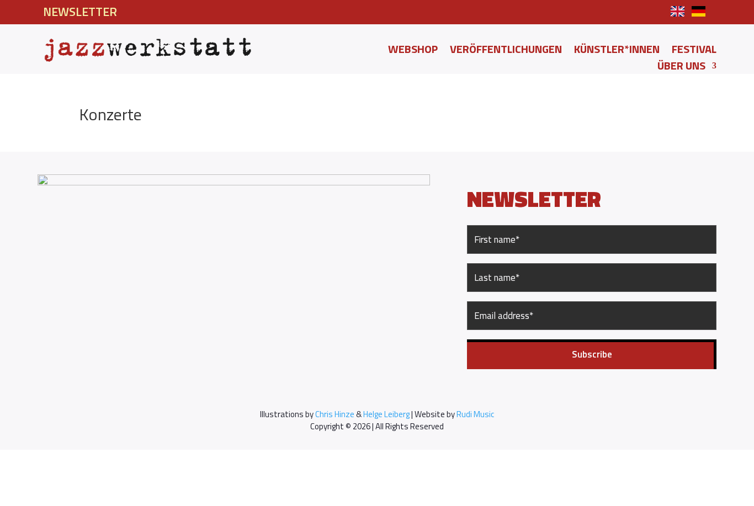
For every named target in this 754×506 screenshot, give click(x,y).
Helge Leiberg (386, 414)
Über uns (681, 68)
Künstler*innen (617, 51)
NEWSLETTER (80, 11)
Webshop (413, 51)
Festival (694, 51)
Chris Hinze (334, 414)
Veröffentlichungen (506, 51)
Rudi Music (475, 414)
